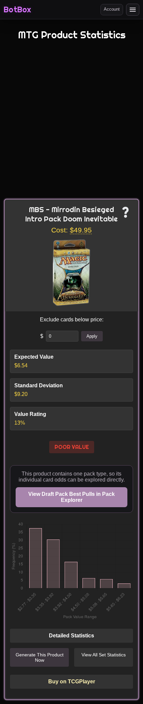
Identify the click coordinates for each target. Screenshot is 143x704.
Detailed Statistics (71, 635)
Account (112, 9)
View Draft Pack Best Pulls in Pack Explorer (71, 497)
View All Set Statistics (103, 654)
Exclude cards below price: (71, 319)
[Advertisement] (71, 123)
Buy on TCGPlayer (71, 681)
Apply (91, 336)
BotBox (17, 9)
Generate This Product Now (40, 657)
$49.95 (81, 230)
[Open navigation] (132, 10)
